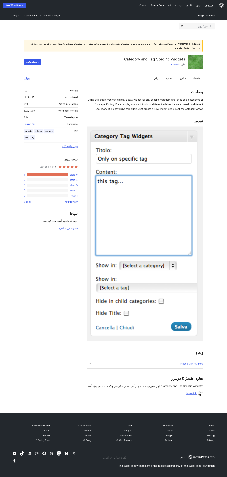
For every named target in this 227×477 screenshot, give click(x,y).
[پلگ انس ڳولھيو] (182, 26)
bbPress (44, 435)
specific (28, 131)
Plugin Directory (206, 15)
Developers (126, 435)
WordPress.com (41, 425)
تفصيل (196, 78)
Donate (86, 435)
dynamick (174, 64)
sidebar (38, 131)
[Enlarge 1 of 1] (198, 130)
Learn (129, 425)
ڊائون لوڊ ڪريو (32, 62)
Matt (46, 430)
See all (27, 201)
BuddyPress (42, 440)
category (48, 131)
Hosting (211, 435)
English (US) (30, 124)
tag (32, 137)
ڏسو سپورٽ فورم (68, 228)
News (212, 430)
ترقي (156, 78)
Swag (87, 440)
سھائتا (27, 78)
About (211, 425)
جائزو (183, 78)
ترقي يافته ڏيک (70, 146)
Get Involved (84, 425)
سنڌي (182, 457)
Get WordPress (14, 5)
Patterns (169, 440)
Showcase (168, 425)
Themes (169, 430)
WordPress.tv (124, 440)
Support (128, 430)
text (27, 137)
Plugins (170, 435)
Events (87, 430)
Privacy (211, 440)
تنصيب (169, 78)
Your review (71, 201)
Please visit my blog (191, 363)
